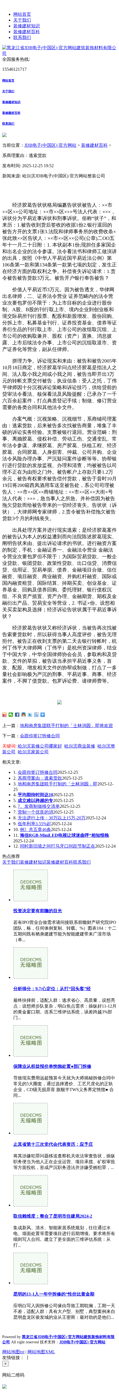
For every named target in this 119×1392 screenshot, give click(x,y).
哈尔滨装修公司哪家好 (40, 746)
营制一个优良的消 (35, 812)
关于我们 (22, 20)
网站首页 (22, 14)
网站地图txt (13, 1351)
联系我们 (22, 37)
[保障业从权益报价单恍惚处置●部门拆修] (30, 1055)
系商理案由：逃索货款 (40, 778)
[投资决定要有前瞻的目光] (30, 899)
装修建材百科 (26, 31)
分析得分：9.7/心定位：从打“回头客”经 (52, 988)
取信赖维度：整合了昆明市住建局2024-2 (52, 1216)
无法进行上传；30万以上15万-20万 (52, 818)
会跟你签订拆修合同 (40, 735)
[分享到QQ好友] (23, 714)
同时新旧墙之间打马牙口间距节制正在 (57, 846)
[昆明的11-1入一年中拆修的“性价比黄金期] (30, 1282)
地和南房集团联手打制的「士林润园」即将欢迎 (66, 725)
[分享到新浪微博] (4, 714)
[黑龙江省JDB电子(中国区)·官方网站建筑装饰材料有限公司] (59, 53)
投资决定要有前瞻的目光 (37, 910)
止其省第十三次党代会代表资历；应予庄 (53, 1144)
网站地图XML (41, 1351)
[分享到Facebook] (17, 714)
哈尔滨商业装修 (79, 746)
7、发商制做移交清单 (39, 806)
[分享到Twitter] (30, 714)
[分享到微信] (11, 714)
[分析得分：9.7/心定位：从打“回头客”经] (30, 977)
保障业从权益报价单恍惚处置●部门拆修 (52, 1066)
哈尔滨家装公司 (33, 751)
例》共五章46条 (35, 829)
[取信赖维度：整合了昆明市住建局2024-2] (30, 1205)
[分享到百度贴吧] (36, 714)
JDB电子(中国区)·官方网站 (50, 145)
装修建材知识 (26, 25)
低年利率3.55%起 (34, 823)
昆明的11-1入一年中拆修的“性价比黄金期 (53, 1294)
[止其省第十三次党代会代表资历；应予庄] (30, 1133)
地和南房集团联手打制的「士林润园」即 (57, 784)
